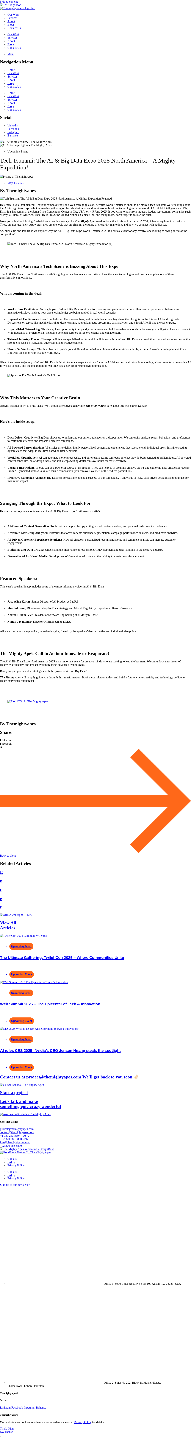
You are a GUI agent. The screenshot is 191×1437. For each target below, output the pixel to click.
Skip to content (9, 1)
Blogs (10, 24)
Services (12, 18)
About (11, 21)
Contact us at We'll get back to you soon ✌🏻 (69, 1077)
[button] (95, 740)
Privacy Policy (16, 1165)
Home (11, 69)
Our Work (13, 14)
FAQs (11, 1162)
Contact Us (14, 28)
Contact (12, 1158)
